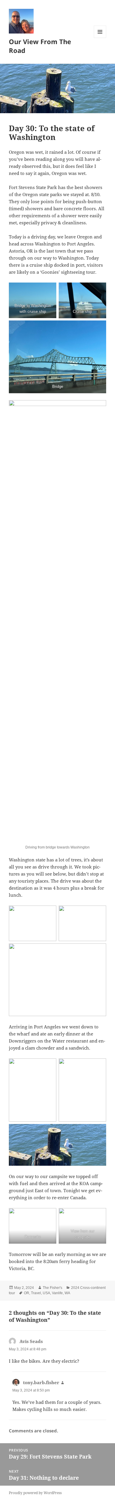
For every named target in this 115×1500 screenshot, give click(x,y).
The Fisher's (52, 1288)
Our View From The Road (40, 46)
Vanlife (57, 1293)
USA (46, 1293)
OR (26, 1293)
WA (67, 1293)
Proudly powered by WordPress (35, 1492)
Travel (36, 1293)
